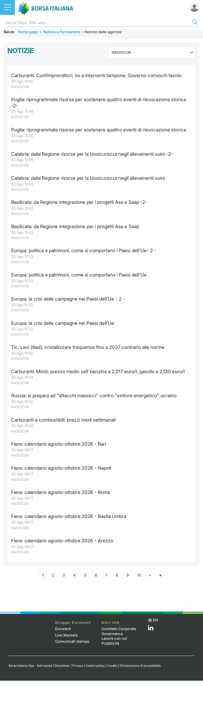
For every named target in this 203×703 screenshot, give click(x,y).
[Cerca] (194, 23)
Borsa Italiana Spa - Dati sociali (30, 666)
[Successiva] (150, 575)
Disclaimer (62, 666)
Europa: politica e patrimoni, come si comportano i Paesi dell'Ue (79, 275)
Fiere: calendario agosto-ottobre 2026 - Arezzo (62, 541)
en (155, 620)
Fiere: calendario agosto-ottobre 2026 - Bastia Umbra (68, 516)
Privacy (77, 666)
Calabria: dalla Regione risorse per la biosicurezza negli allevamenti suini (88, 178)
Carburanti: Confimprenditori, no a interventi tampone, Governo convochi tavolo (96, 75)
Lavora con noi (114, 638)
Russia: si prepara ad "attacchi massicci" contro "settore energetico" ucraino (94, 395)
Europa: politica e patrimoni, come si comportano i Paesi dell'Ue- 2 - (83, 250)
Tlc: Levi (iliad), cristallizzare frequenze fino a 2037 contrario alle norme (87, 347)
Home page (28, 32)
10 (139, 575)
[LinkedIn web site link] (150, 629)
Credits (112, 666)
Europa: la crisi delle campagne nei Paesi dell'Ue (62, 323)
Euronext (63, 628)
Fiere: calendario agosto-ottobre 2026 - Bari (58, 444)
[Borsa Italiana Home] (46, 7)
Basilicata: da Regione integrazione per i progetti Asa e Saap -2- (79, 202)
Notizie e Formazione (61, 32)
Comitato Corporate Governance (119, 631)
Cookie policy (95, 666)
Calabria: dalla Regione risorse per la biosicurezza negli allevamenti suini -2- (92, 154)
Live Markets (66, 635)
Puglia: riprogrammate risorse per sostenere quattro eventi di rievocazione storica (98, 130)
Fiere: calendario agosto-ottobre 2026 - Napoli (61, 468)
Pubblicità (110, 643)
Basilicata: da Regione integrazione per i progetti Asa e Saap (75, 226)
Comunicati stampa (72, 641)
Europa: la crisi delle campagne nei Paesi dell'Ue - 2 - (68, 299)
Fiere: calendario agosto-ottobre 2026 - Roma (60, 492)
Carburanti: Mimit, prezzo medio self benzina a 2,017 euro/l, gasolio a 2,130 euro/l (98, 371)
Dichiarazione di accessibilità (140, 666)
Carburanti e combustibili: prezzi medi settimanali (63, 420)
